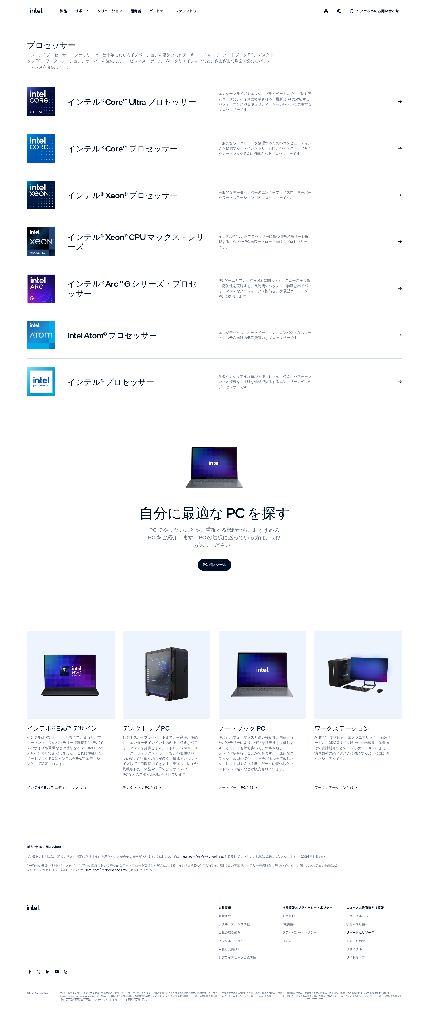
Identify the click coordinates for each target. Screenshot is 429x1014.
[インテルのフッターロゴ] (33, 908)
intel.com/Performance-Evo (106, 870)
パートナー (158, 11)
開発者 (135, 11)
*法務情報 (289, 924)
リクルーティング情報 (234, 924)
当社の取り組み (229, 932)
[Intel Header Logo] (36, 11)
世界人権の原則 (315, 996)
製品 (63, 11)
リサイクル (354, 949)
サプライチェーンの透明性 (237, 957)
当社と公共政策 (229, 949)
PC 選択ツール (214, 564)
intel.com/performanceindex (203, 857)
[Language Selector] (339, 11)
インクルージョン (231, 941)
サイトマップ (355, 957)
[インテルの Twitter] (39, 972)
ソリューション (109, 11)
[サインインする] (326, 11)
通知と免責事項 (136, 996)
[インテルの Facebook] (30, 972)
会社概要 (225, 916)
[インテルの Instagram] (66, 972)
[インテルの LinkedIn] (48, 972)
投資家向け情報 (357, 924)
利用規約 (288, 916)
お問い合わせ (355, 941)
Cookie (287, 941)
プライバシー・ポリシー (299, 932)
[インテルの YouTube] (57, 972)
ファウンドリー (187, 11)
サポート (82, 11)
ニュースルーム (357, 916)
